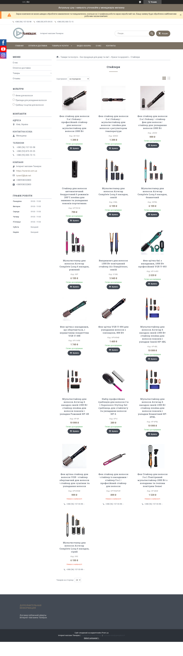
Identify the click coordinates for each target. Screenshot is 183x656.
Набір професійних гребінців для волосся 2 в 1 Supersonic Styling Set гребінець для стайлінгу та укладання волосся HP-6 (113, 406)
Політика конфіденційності (114, 635)
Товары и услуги (60, 46)
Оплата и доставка (37, 46)
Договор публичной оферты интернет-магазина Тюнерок (33, 616)
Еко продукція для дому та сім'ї (94, 57)
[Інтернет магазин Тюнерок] (25, 38)
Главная (19, 46)
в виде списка (168, 79)
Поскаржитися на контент (91, 635)
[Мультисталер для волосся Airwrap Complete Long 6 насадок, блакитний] (152, 170)
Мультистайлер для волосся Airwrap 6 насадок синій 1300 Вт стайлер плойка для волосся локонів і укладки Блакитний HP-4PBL (152, 407)
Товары (16, 73)
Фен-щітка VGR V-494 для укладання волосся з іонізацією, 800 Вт (113, 329)
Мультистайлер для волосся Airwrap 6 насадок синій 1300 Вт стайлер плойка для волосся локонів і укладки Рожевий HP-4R (74, 406)
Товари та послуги (69, 57)
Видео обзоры (84, 46)
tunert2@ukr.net (23, 175)
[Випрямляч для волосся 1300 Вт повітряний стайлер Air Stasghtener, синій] (113, 242)
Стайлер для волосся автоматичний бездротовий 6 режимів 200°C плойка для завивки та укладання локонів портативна (74, 196)
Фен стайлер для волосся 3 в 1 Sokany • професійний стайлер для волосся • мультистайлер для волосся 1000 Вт (74, 124)
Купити (76, 148)
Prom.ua (105, 633)
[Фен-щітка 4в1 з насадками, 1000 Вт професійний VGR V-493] (152, 242)
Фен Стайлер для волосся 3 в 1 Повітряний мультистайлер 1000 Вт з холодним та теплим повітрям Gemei (152, 480)
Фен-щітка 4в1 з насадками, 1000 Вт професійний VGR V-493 (152, 263)
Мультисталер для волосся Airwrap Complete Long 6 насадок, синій (113, 193)
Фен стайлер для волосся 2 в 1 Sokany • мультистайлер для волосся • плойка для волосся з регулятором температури (113, 124)
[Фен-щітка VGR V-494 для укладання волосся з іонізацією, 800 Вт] (113, 309)
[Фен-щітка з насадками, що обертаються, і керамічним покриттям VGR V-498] (74, 309)
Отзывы (16, 78)
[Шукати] (152, 33)
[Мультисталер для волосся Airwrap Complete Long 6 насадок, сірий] (74, 524)
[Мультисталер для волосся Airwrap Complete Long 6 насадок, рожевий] (74, 242)
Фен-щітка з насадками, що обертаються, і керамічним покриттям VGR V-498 (74, 331)
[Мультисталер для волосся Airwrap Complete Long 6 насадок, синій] (113, 170)
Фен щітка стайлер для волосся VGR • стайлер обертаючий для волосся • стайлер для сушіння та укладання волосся (74, 480)
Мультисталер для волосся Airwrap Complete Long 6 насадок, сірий (74, 547)
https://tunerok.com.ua (26, 171)
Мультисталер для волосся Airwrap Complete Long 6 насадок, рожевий (74, 265)
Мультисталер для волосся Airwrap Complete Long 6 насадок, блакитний (152, 193)
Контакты (111, 46)
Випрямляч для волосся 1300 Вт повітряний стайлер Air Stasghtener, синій (113, 265)
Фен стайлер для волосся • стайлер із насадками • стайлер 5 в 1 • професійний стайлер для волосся (113, 480)
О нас (98, 46)
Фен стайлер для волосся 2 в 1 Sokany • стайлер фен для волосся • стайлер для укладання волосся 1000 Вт (152, 122)
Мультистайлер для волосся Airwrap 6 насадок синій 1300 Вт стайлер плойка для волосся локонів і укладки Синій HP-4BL (152, 334)
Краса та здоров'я (120, 57)
